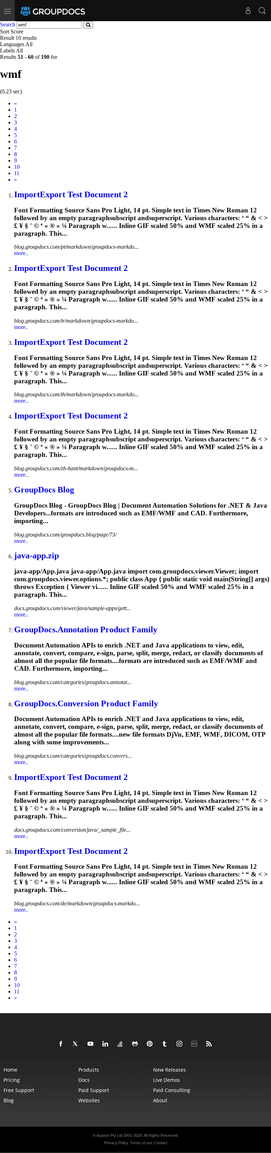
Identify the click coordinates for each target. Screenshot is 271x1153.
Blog (9, 1100)
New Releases (169, 1069)
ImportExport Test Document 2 (71, 194)
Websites (89, 1100)
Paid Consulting (171, 1090)
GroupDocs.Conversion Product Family (86, 703)
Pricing (12, 1080)
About (160, 1100)
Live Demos (166, 1080)
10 (17, 167)
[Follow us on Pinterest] (151, 1044)
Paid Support (93, 1090)
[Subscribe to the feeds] (210, 1044)
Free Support (19, 1090)
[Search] (262, 10)
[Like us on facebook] (62, 1044)
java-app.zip (36, 555)
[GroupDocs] (62, 10)
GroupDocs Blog (44, 489)
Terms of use (141, 1143)
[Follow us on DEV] (195, 1044)
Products (88, 1069)
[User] (248, 10)
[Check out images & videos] (180, 1044)
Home (10, 1069)
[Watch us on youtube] (91, 1044)
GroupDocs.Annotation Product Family (85, 629)
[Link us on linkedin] (106, 1044)
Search (7, 24)
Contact (160, 1143)
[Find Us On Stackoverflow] (121, 1044)
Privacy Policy (116, 1143)
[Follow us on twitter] (77, 1044)
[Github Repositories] (136, 1044)
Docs (84, 1080)
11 (16, 173)
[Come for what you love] (165, 1044)
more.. (21, 253)
